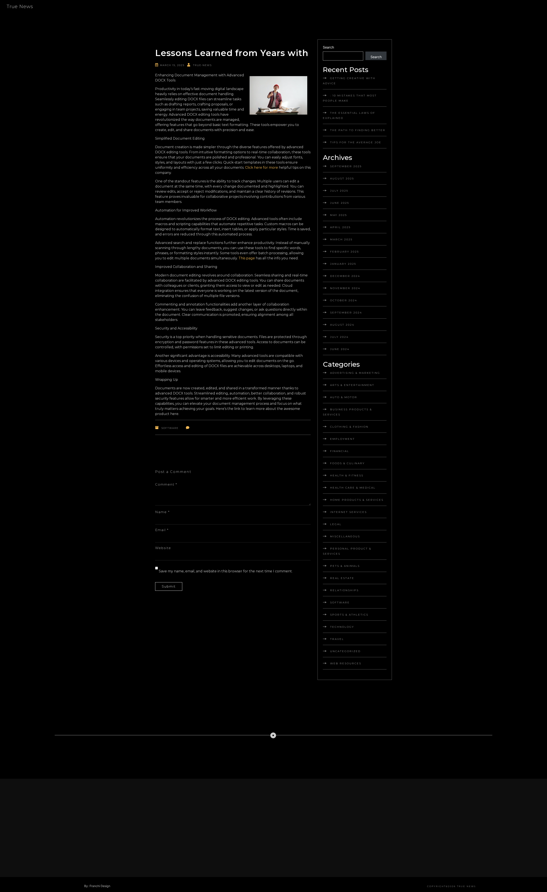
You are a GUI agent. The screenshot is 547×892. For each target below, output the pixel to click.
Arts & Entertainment (352, 385)
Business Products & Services (347, 412)
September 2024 (346, 312)
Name (162, 512)
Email (162, 530)
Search (328, 47)
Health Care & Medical (353, 487)
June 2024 (340, 349)
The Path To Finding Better (357, 130)
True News (20, 6)
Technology (342, 626)
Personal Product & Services (347, 551)
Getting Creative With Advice (349, 81)
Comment (166, 484)
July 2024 (339, 336)
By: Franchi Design (97, 886)
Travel (337, 639)
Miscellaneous (345, 536)
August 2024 (342, 324)
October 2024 (343, 300)
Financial (339, 451)
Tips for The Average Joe (355, 142)
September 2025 (346, 166)
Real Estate (342, 578)
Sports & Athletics (349, 614)
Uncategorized (345, 651)
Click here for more (261, 167)
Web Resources (345, 663)
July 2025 (339, 190)
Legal (336, 524)
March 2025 (341, 239)
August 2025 (342, 178)
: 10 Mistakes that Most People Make (350, 98)
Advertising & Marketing (355, 372)
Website (163, 548)
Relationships (344, 590)
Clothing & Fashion (349, 426)
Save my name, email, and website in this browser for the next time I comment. (226, 571)
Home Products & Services (357, 499)
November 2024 (345, 288)
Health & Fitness (346, 475)
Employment (342, 438)
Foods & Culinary (347, 463)
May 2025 (338, 215)
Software (169, 428)
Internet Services (348, 512)
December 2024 (345, 276)
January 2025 (343, 263)
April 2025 (340, 227)
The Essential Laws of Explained (349, 115)
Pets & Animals (345, 565)
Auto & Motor (343, 397)
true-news (202, 65)
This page (246, 258)
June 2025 (339, 202)
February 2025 (344, 251)
